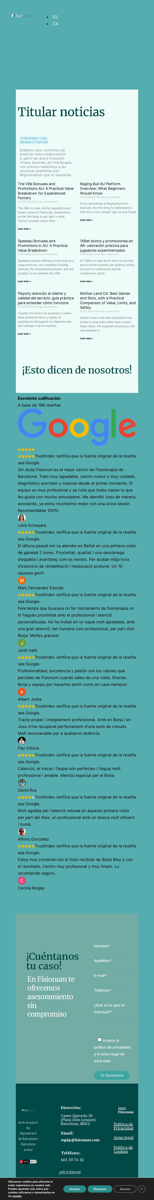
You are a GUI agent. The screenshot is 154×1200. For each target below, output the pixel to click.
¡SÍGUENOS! (70, 1172)
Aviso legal (123, 1137)
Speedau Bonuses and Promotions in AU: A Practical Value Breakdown (43, 245)
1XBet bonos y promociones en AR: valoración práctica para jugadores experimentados (106, 245)
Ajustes (125, 1189)
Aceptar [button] (74, 1189)
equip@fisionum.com (80, 1139)
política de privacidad (112, 1047)
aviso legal (110, 1054)
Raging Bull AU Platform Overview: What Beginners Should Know (102, 188)
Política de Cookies (123, 1149)
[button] (147, 10)
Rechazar (100, 1189)
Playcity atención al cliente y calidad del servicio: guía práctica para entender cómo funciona (46, 298)
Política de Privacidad (123, 1126)
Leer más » (24, 228)
